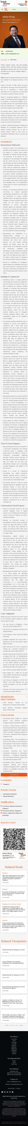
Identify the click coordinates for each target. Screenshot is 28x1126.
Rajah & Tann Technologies (14, 1073)
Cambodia (14, 1039)
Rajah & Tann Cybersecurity (14, 1074)
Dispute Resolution (8, 796)
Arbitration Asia (14, 1071)
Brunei (14, 1060)
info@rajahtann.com (16, 1081)
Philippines (14, 1048)
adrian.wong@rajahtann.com (10, 53)
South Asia (14, 1064)
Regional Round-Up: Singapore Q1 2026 (13, 975)
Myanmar (14, 1047)
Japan (14, 1062)
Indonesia (14, 1042)
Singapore (14, 1050)
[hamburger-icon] (2, 9)
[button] (14, 774)
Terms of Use (11, 1088)
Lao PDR (14, 1044)
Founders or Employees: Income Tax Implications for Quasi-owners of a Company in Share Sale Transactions (12, 1001)
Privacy (18, 1088)
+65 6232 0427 (7, 51)
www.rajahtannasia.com (16, 1084)
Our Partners (4, 59)
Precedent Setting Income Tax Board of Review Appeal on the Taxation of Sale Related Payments (13, 893)
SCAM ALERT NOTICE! (6, 9)
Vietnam (14, 1053)
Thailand (14, 1052)
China (14, 1040)
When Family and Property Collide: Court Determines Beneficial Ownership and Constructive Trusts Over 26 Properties (13, 1016)
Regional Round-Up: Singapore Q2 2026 (13, 949)
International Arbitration (10, 794)
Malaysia (14, 1045)
